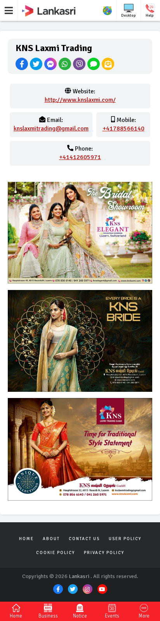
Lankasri (79, 576)
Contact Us (84, 538)
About (51, 538)
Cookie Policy (55, 552)
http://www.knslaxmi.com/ (80, 100)
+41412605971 (80, 157)
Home (26, 538)
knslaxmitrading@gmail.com (51, 128)
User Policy (125, 538)
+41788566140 (123, 128)
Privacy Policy (104, 552)
